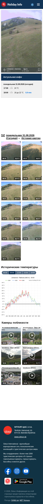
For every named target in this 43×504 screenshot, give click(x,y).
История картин (31, 138)
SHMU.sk (15, 500)
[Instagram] (16, 471)
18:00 (33, 273)
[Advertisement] (21, 114)
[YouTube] (25, 471)
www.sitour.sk (20, 437)
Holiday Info (9, 3)
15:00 (26, 273)
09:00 (12, 273)
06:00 (5, 273)
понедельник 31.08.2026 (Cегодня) (20, 137)
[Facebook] (7, 471)
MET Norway (25, 500)
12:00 (19, 273)
